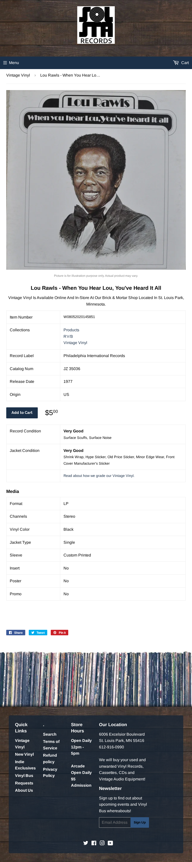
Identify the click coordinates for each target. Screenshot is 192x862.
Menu (14, 63)
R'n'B (68, 336)
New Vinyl (24, 754)
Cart (184, 63)
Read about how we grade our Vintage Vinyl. (99, 476)
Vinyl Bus (24, 775)
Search (49, 734)
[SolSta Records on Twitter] (85, 843)
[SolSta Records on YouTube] (110, 843)
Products (71, 330)
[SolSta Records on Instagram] (102, 843)
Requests (24, 783)
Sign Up (140, 822)
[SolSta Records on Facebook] (93, 843)
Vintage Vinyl (18, 75)
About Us (24, 790)
